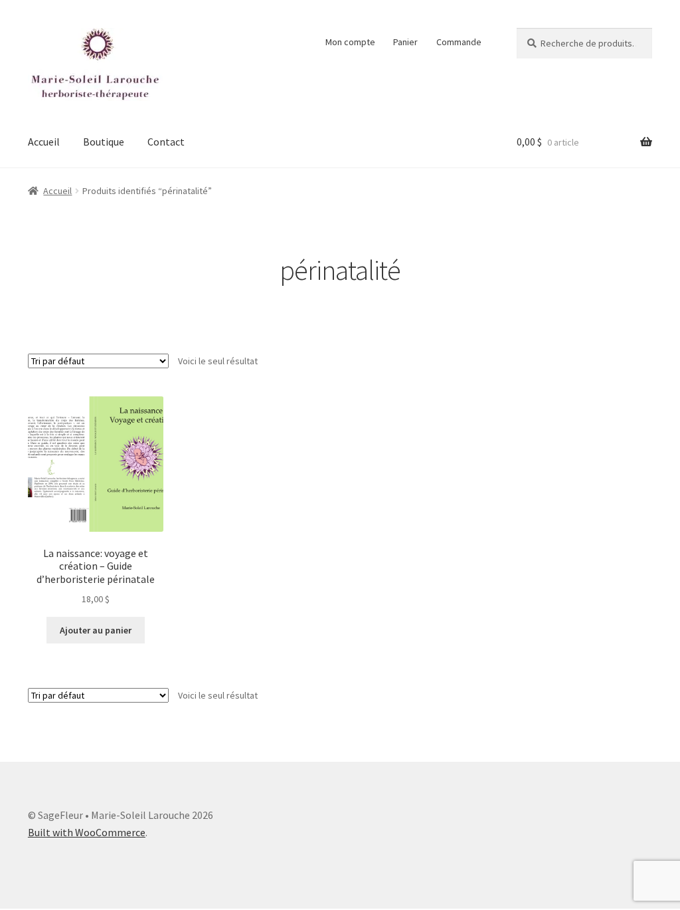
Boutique (103, 141)
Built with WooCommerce (86, 832)
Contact (166, 141)
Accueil (44, 141)
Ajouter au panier (95, 630)
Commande (458, 42)
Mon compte (350, 42)
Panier (405, 42)
